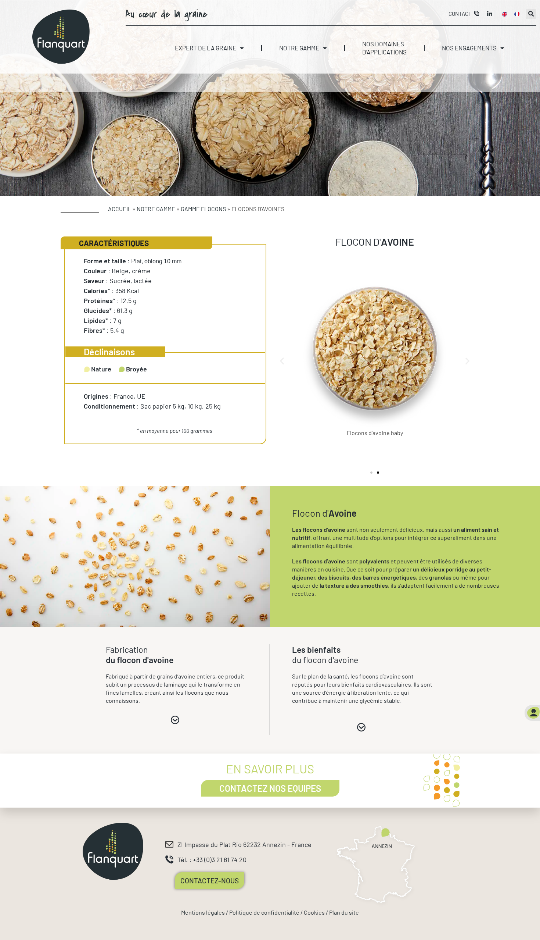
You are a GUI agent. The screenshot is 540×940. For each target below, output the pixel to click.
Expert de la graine (205, 47)
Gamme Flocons (203, 208)
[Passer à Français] (517, 14)
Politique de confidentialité (264, 912)
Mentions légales (203, 912)
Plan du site (344, 912)
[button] (531, 14)
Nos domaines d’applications (384, 48)
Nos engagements (469, 47)
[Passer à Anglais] (504, 14)
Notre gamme (299, 47)
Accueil (119, 208)
